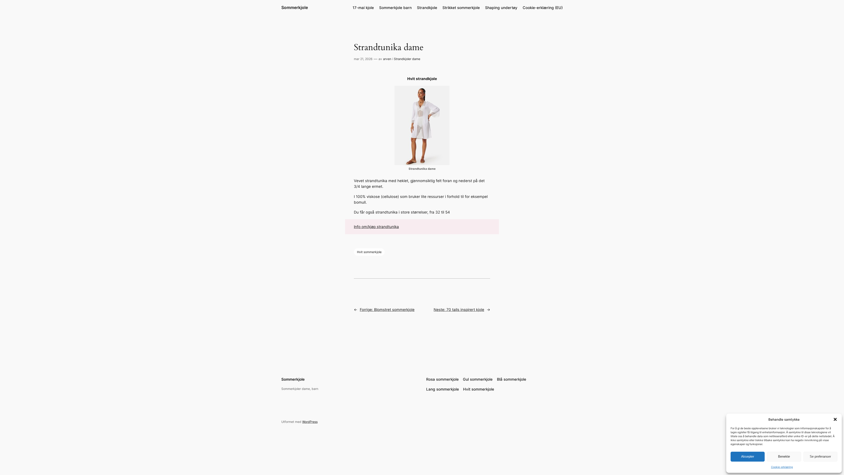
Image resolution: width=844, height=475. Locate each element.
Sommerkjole (294, 7)
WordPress (310, 422)
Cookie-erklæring (782, 467)
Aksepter (747, 456)
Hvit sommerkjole (369, 252)
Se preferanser (820, 456)
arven (387, 59)
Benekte (784, 456)
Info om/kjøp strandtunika (376, 227)
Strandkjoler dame (407, 59)
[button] (835, 419)
